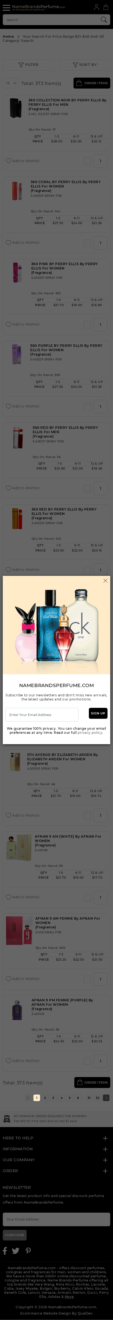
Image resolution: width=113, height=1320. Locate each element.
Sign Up (98, 713)
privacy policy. (90, 733)
